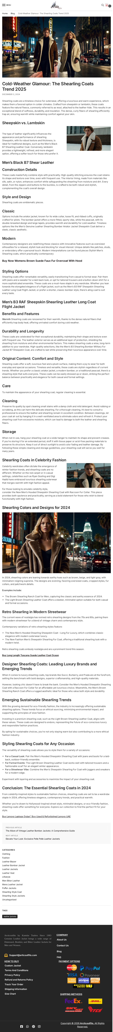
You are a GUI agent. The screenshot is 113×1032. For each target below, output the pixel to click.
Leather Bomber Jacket (13, 865)
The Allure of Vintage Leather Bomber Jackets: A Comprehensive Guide (40, 830)
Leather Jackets (10, 869)
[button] (107, 5)
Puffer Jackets (9, 888)
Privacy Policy (12, 975)
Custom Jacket (13, 965)
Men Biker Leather (11, 880)
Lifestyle (6, 877)
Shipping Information (16, 989)
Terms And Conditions (16, 970)
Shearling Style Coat (12, 892)
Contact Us (63, 945)
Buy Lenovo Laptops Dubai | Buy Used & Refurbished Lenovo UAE (36, 816)
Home (5, 13)
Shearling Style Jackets (13, 895)
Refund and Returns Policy (19, 979)
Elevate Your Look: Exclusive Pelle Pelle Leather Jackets (33, 839)
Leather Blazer (9, 861)
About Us (62, 939)
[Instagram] (39, 1026)
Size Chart (10, 993)
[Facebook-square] (21, 1026)
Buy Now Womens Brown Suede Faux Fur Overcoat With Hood (42, 260)
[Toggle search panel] (102, 5)
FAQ (59, 957)
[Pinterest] (33, 1026)
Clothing (6, 854)
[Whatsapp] (27, 1026)
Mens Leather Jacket (12, 884)
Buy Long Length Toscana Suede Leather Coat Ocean (30, 655)
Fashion (6, 857)
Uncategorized (9, 899)
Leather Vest (8, 873)
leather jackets (10, 916)
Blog (13, 13)
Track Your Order (14, 984)
